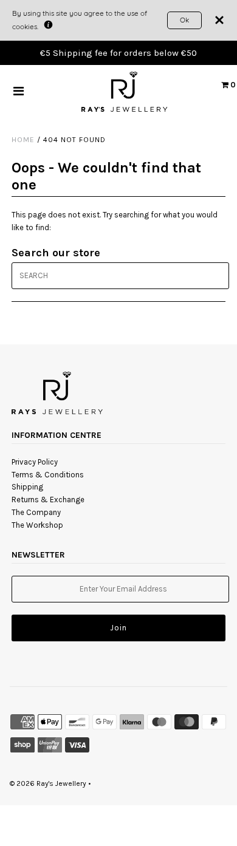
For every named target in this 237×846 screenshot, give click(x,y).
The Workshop (37, 525)
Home (23, 139)
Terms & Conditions (48, 474)
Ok (184, 19)
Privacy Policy (35, 461)
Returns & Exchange (48, 499)
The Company (36, 512)
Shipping (27, 486)
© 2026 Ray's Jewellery (48, 783)
